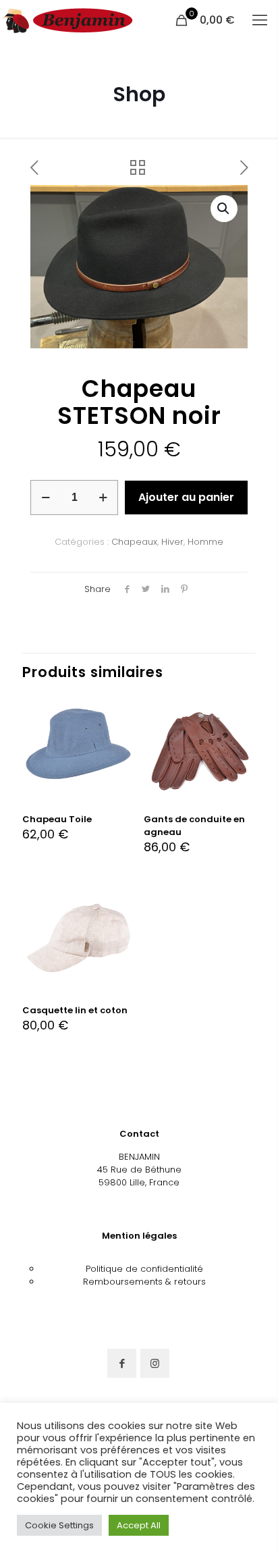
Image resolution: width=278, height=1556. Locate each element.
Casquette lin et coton (75, 1010)
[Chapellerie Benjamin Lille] (67, 20)
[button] (224, 208)
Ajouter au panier (186, 497)
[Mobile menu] (259, 20)
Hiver (172, 541)
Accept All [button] (139, 1525)
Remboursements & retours (144, 1281)
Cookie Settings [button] (59, 1525)
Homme (205, 541)
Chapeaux (134, 541)
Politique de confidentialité (144, 1268)
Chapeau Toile (57, 819)
